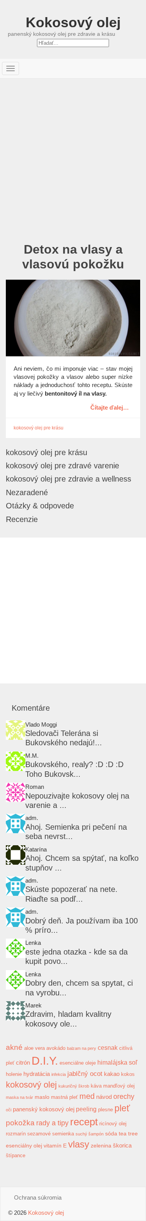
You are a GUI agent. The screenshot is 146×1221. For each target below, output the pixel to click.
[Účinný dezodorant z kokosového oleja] (15, 886)
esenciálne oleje (78, 1063)
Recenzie (22, 519)
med (87, 1096)
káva (96, 1086)
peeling (86, 1108)
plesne (105, 1109)
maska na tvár (19, 1097)
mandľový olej (119, 1086)
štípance (15, 1155)
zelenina (101, 1145)
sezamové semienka (50, 1134)
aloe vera (34, 1048)
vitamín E (55, 1145)
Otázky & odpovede (40, 505)
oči (8, 1109)
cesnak (108, 1047)
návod (104, 1096)
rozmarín (16, 1134)
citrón (23, 1062)
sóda (111, 1133)
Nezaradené (27, 492)
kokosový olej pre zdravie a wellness (68, 479)
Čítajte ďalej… (109, 407)
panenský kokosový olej (43, 1109)
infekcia (58, 1074)
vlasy (78, 1144)
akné (14, 1047)
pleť (122, 1108)
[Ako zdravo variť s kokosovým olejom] (15, 730)
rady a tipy (52, 1123)
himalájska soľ (117, 1062)
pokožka (20, 1123)
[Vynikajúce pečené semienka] (15, 823)
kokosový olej (31, 1085)
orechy (123, 1096)
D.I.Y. (45, 1060)
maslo (42, 1097)
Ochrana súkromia (38, 1197)
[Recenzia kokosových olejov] (15, 1011)
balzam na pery (81, 1048)
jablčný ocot (84, 1073)
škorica (122, 1145)
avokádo (55, 1048)
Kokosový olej (73, 22)
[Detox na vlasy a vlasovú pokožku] (73, 318)
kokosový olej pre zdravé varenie (62, 465)
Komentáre (31, 708)
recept (84, 1121)
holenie (14, 1074)
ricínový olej (113, 1123)
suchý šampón (90, 1134)
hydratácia (36, 1073)
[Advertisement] (73, 155)
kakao (112, 1073)
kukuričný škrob (73, 1086)
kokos (128, 1074)
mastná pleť (64, 1097)
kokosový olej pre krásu (38, 428)
